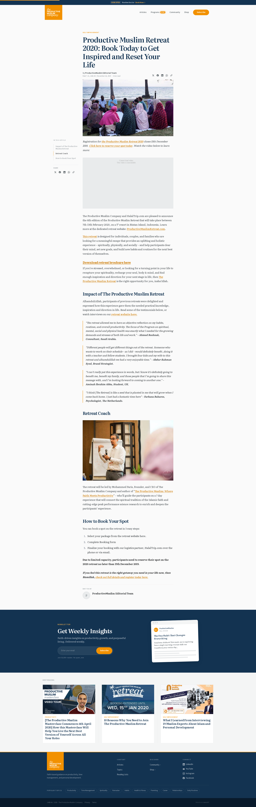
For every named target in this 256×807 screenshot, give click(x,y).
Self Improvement (91, 32)
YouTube (189, 768)
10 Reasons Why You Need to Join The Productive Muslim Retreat (126, 722)
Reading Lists (122, 774)
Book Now (139, 2)
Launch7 (206, 802)
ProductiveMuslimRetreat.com (146, 229)
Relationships (177, 790)
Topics (119, 769)
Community (175, 12)
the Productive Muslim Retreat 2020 (122, 141)
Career (165, 790)
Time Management (88, 790)
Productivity (50, 717)
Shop (186, 12)
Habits (127, 790)
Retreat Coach (62, 153)
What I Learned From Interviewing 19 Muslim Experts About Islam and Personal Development (187, 723)
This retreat (90, 236)
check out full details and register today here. (121, 577)
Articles (143, 12)
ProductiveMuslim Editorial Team (101, 73)
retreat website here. (124, 314)
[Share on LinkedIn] (162, 75)
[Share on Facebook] (158, 75)
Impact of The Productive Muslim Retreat (66, 147)
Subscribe (201, 12)
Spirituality (103, 790)
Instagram (190, 773)
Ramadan (116, 790)
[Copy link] (171, 75)
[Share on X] (153, 75)
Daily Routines (192, 790)
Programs (158, 12)
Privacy (87, 802)
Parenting (154, 790)
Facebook (190, 778)
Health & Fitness (140, 790)
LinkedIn (189, 764)
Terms (94, 802)
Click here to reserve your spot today (110, 145)
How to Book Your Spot (66, 158)
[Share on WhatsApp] (167, 75)
